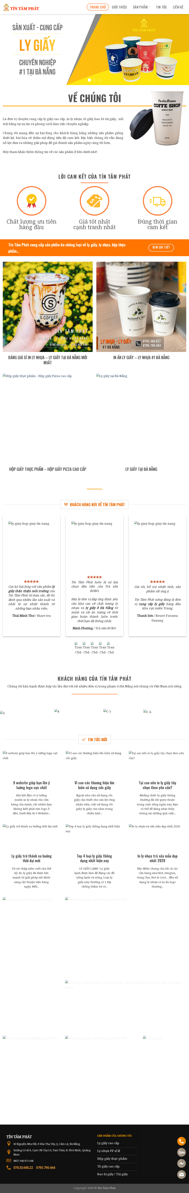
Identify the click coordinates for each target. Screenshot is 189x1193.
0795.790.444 (45, 1167)
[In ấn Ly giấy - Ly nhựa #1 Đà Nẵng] (141, 307)
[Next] (180, 50)
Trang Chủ (98, 6)
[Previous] (8, 50)
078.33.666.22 (23, 1167)
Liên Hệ (178, 6)
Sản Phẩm (140, 6)
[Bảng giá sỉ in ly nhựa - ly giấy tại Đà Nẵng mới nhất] (48, 307)
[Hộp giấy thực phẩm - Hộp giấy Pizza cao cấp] (48, 419)
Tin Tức (161, 6)
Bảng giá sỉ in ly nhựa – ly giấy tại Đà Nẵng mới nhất (47, 360)
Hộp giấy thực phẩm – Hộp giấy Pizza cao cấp (47, 469)
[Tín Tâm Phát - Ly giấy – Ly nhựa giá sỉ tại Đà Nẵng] (21, 7)
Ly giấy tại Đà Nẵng (141, 469)
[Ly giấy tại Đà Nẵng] (141, 419)
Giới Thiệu (119, 6)
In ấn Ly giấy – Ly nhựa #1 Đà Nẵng (141, 357)
